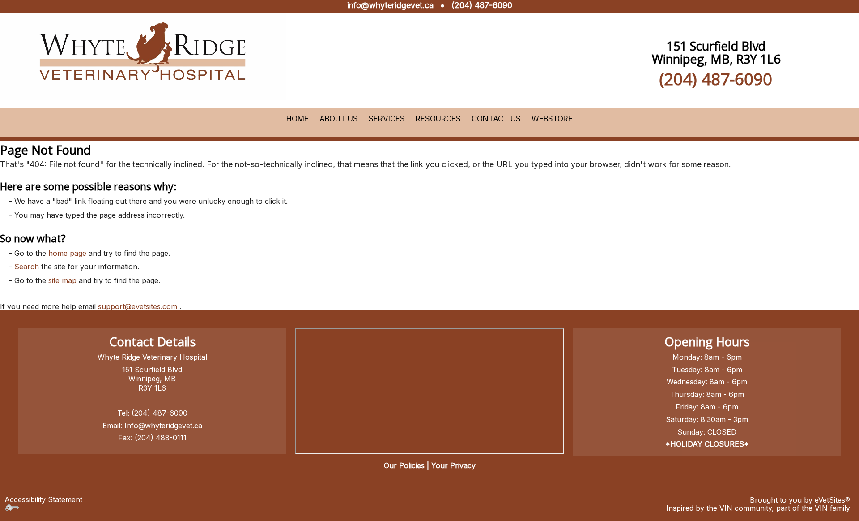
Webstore (552, 118)
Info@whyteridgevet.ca (163, 425)
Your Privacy (453, 465)
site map (62, 280)
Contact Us (496, 118)
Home (297, 118)
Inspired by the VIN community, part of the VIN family (758, 508)
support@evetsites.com (137, 306)
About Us (338, 118)
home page (67, 253)
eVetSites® (832, 499)
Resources (438, 118)
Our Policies (404, 465)
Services (387, 118)
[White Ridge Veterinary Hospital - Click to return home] (143, 52)
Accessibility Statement (43, 499)
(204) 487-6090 (481, 5)
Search (26, 266)
